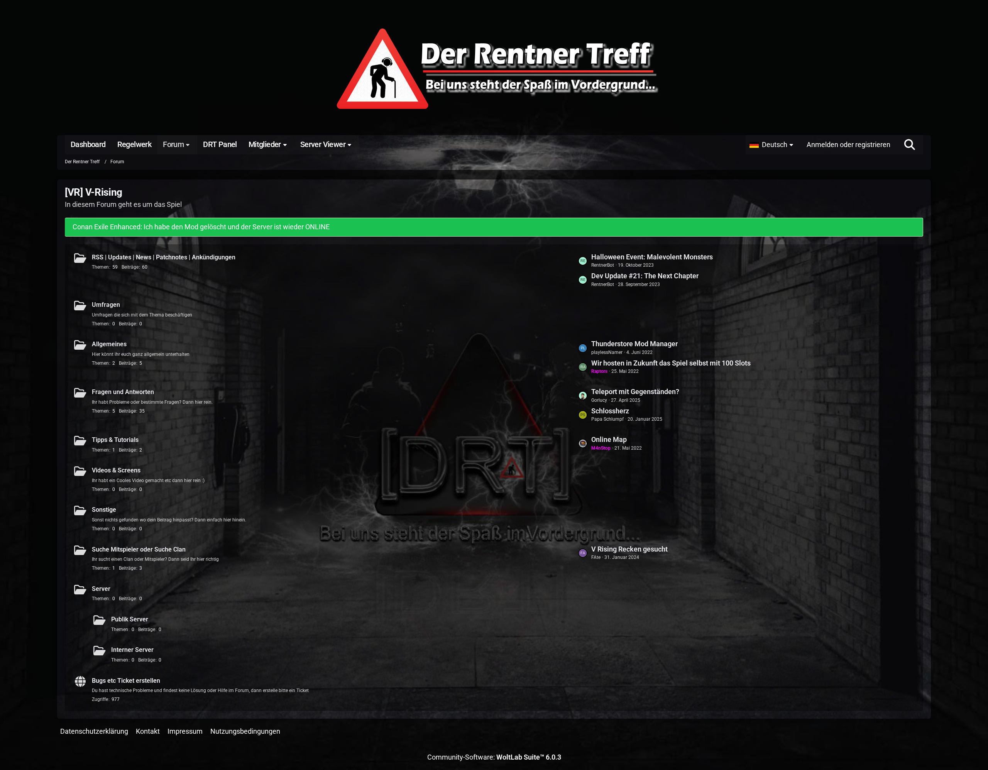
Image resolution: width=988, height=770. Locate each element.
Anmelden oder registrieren (848, 144)
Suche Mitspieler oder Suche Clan (139, 549)
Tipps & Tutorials (115, 439)
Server (101, 588)
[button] (773, 144)
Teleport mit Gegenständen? (635, 392)
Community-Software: (494, 757)
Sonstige (104, 509)
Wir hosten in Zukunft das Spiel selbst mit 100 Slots (671, 363)
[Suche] (909, 144)
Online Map (609, 439)
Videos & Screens (116, 470)
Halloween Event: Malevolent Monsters (652, 257)
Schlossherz (610, 411)
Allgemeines (109, 344)
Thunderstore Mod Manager (634, 344)
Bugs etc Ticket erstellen (126, 680)
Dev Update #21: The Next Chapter (645, 276)
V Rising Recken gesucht (629, 549)
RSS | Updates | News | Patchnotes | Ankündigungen (163, 257)
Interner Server (132, 649)
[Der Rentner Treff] (494, 69)
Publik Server (129, 619)
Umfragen (106, 304)
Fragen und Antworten (123, 392)
